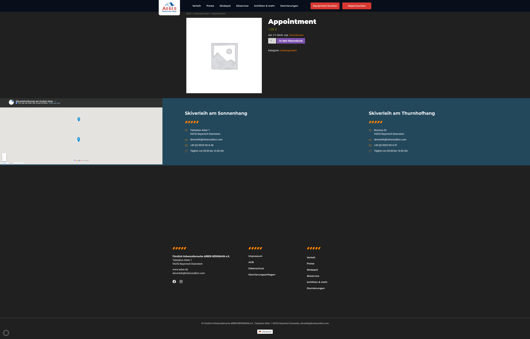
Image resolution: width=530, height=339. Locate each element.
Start (188, 13)
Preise (210, 5)
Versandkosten (296, 35)
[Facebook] (174, 281)
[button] (6, 333)
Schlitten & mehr (264, 5)
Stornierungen (289, 5)
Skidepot (225, 5)
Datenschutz (256, 268)
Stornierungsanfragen (261, 274)
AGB (251, 262)
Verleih (196, 5)
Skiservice (242, 5)
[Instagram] (181, 281)
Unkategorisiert (202, 13)
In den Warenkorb (291, 40)
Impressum (255, 256)
